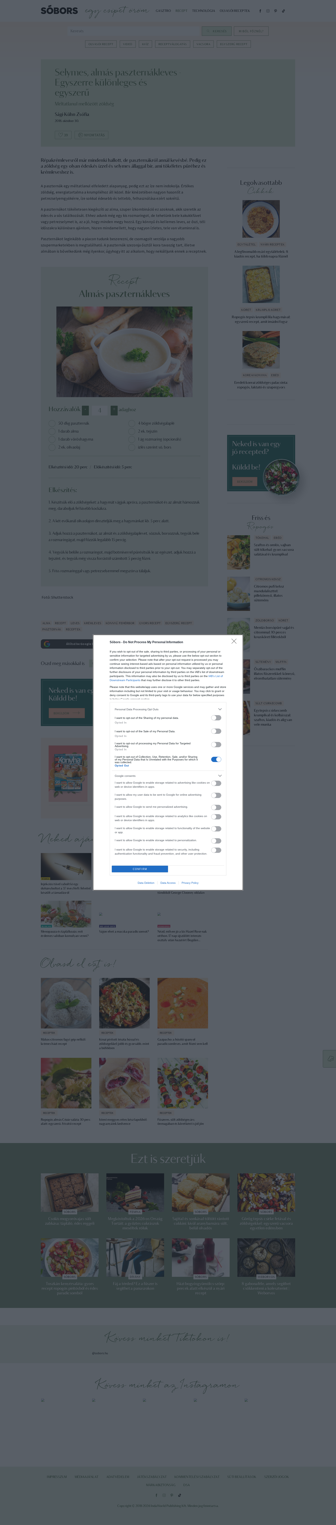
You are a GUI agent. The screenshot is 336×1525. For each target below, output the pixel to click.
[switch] (216, 717)
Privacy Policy (190, 882)
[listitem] (168, 709)
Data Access (168, 882)
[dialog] (168, 762)
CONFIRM (140, 869)
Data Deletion (146, 882)
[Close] (235, 642)
